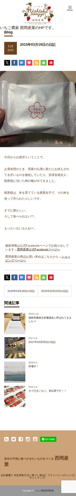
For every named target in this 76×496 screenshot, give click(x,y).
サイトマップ (37, 478)
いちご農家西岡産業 (44, 490)
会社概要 (6, 475)
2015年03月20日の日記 (54, 291)
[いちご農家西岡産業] (38, 13)
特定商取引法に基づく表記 (29, 475)
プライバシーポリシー (60, 475)
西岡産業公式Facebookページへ (38, 249)
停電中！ (33, 366)
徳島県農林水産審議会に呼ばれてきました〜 (50, 319)
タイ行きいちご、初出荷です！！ (47, 390)
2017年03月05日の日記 (42, 342)
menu (70, 10)
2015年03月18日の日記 (21, 291)
